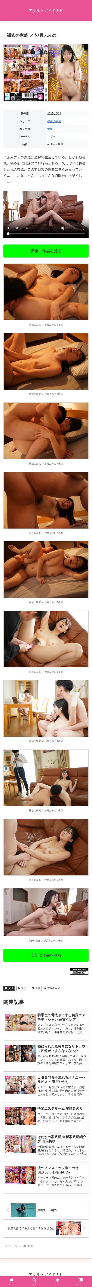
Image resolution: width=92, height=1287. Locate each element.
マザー (51, 136)
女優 (50, 129)
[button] (83, 811)
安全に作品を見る (46, 251)
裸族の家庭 (54, 121)
